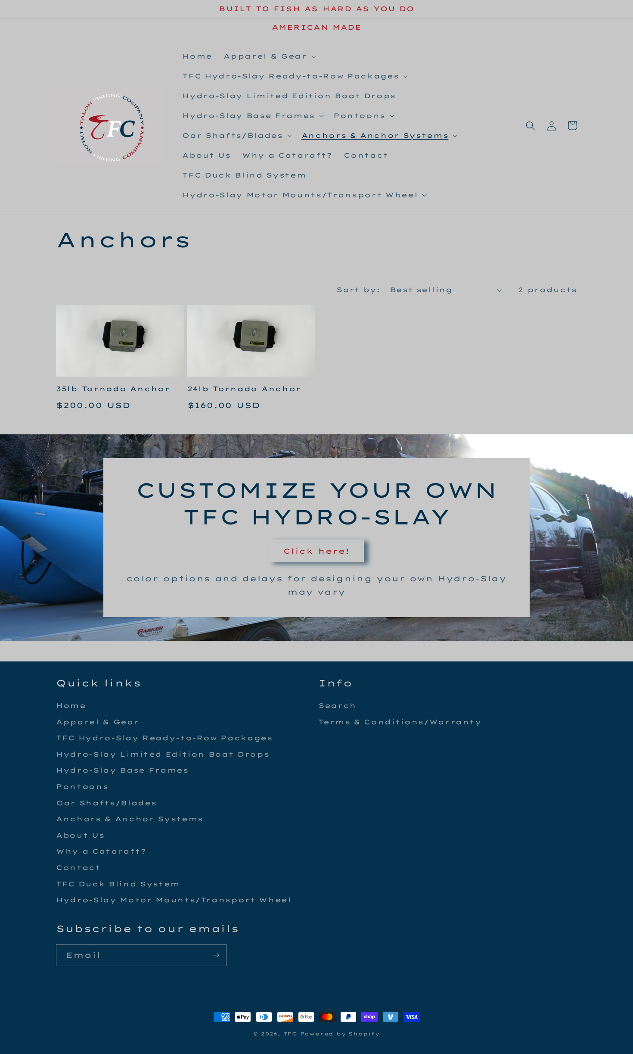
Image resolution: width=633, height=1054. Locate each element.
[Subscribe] (215, 955)
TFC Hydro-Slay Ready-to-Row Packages (164, 738)
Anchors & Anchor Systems (129, 819)
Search (337, 706)
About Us (80, 835)
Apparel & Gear (97, 722)
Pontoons (82, 787)
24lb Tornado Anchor (244, 389)
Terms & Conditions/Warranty (400, 722)
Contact (78, 868)
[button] (269, 56)
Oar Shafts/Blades (106, 803)
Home (71, 706)
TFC (290, 1034)
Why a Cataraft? (101, 851)
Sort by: (358, 290)
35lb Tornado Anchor (113, 389)
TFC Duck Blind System (118, 884)
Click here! (316, 550)
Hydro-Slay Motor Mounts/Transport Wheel (174, 900)
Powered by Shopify (340, 1034)
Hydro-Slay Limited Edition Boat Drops (162, 754)
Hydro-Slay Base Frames (122, 770)
